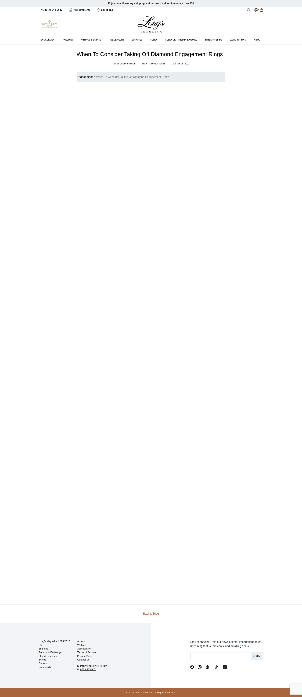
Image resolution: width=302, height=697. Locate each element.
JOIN (207, 142)
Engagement (85, 76)
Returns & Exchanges (51, 652)
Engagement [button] (48, 40)
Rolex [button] (153, 40)
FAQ (41, 645)
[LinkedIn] (225, 666)
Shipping (43, 648)
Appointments (82, 9)
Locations (107, 9)
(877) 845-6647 (53, 9)
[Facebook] (192, 666)
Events (42, 659)
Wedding (201, 121)
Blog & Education (48, 656)
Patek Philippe (213, 40)
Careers (43, 663)
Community (45, 667)
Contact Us (83, 659)
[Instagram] (200, 666)
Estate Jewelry (204, 117)
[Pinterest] (207, 666)
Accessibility (84, 648)
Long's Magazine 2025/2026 (54, 641)
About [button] (257, 40)
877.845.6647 (88, 669)
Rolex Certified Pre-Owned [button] (181, 40)
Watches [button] (137, 40)
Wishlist (81, 645)
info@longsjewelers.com (93, 665)
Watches (201, 126)
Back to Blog (151, 613)
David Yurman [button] (238, 40)
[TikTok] (216, 666)
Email (196, 98)
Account (81, 641)
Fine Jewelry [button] (116, 40)
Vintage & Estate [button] (91, 40)
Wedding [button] (68, 40)
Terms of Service (86, 652)
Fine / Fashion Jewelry (208, 130)
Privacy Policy (84, 656)
